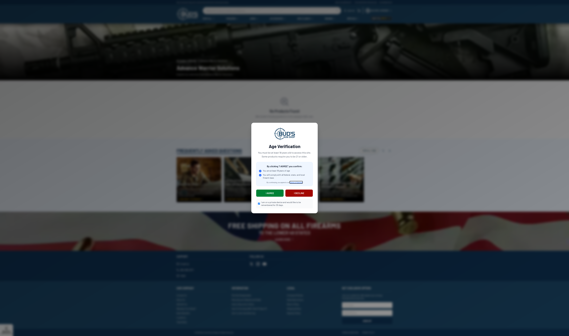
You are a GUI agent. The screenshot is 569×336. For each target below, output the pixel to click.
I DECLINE (299, 193)
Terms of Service (296, 182)
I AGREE (270, 193)
